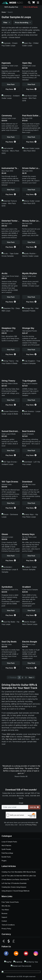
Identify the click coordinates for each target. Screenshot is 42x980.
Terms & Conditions (8, 925)
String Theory (8, 381)
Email (21, 803)
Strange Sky (28, 328)
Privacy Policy (31, 825)
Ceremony (7, 115)
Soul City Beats (9, 641)
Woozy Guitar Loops (32, 221)
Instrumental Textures (12, 168)
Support (4, 917)
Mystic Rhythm (29, 273)
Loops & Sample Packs (9, 842)
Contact (4, 921)
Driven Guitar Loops (32, 168)
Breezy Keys (28, 534)
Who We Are (6, 906)
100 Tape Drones (10, 481)
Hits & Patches (6, 845)
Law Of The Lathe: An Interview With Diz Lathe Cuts (19, 876)
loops (7, 694)
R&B (7, 737)
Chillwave (27, 737)
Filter (5, 22)
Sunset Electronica (11, 431)
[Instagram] (36, 953)
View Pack (10, 84)
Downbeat (27, 481)
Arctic (5, 273)
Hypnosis (6, 63)
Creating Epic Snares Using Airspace (14, 887)
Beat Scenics (28, 431)
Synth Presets (6, 849)
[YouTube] (26, 953)
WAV (9, 734)
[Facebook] (6, 953)
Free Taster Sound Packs (10, 902)
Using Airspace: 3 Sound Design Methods (15, 891)
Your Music (5, 910)
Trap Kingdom (29, 381)
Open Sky (27, 63)
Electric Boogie (29, 641)
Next (30, 677)
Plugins (4, 860)
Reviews (4, 913)
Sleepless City (9, 328)
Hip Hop (9, 739)
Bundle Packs (6, 857)
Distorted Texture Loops (13, 221)
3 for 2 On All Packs (30, 7)
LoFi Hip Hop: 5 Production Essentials (14, 883)
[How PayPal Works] (8, 962)
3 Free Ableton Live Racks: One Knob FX (15, 879)
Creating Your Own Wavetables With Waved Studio (19, 872)
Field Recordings (7, 853)
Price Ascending (22, 22)
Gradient (26, 587)
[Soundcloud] (16, 953)
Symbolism (7, 587)
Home (4, 12)
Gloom (5, 534)
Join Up (33, 807)
